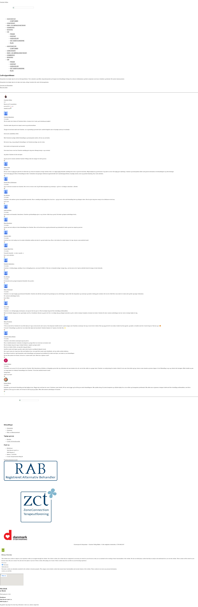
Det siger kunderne (17, 40)
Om (8, 31)
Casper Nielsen (7, 364)
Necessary (5, 564)
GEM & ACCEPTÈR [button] (6, 571)
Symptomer (14, 21)
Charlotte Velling (4, 2)
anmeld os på (7, 108)
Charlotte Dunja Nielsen (9, 336)
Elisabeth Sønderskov (9, 263)
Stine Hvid (6, 306)
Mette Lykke (7, 167)
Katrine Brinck (7, 383)
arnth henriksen (7, 210)
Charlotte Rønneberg (9, 117)
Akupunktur (11, 19)
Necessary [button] (4, 562)
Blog (12, 43)
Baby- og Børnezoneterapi (16, 25)
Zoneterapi (11, 23)
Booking (10, 29)
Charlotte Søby (7, 236)
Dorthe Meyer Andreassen (10, 182)
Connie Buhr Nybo (8, 249)
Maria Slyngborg (8, 321)
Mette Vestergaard (8, 289)
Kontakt (13, 36)
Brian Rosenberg (8, 223)
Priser (12, 34)
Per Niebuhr (7, 195)
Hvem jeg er (14, 38)
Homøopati (10, 27)
